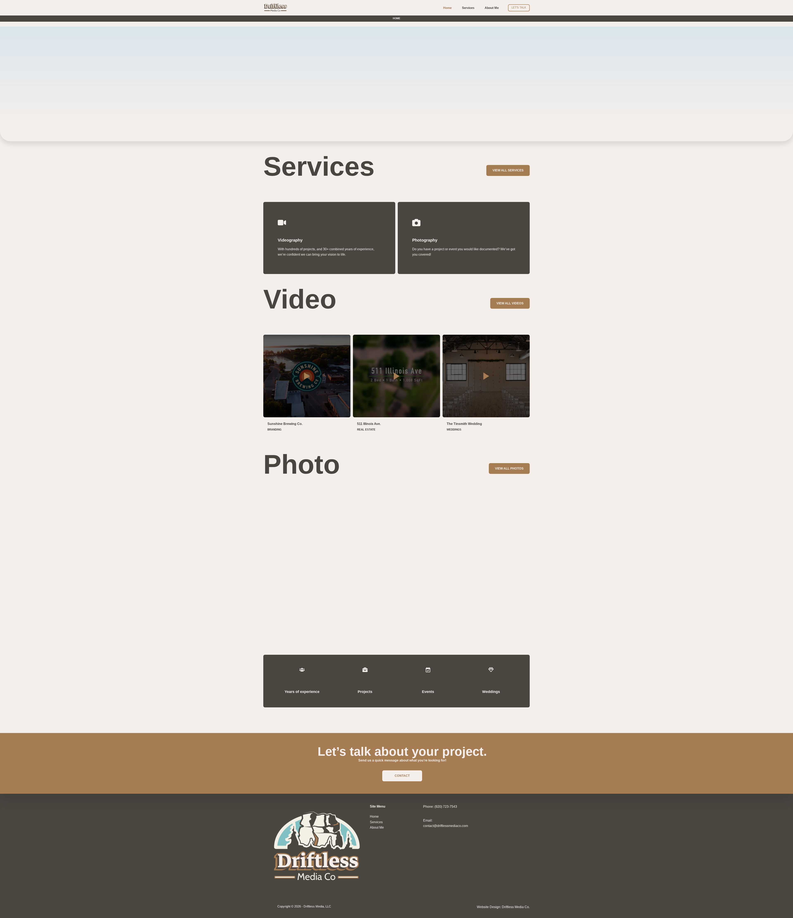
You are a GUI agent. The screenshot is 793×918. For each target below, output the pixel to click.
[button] (306, 376)
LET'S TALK (519, 7)
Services (468, 7)
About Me (492, 7)
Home (447, 7)
